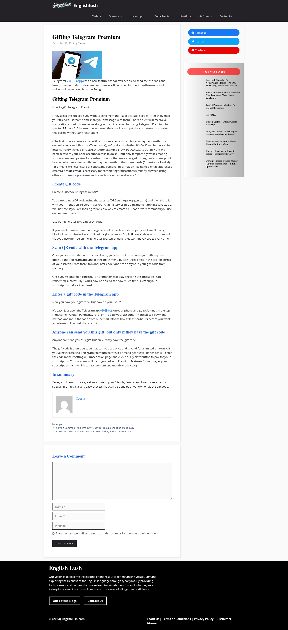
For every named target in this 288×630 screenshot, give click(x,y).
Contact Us (226, 16)
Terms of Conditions (176, 619)
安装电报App (74, 81)
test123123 (211, 115)
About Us (152, 619)
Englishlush (86, 5)
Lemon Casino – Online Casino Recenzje (221, 123)
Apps (59, 424)
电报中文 (107, 310)
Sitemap (152, 623)
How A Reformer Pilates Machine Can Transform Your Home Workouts (223, 95)
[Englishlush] (62, 5)
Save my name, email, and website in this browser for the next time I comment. (107, 533)
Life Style (203, 16)
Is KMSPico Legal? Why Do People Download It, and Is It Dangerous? (94, 431)
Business (113, 16)
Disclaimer (223, 619)
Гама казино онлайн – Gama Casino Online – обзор (221, 143)
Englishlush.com (73, 619)
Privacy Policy (204, 619)
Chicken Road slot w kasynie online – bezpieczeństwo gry (220, 152)
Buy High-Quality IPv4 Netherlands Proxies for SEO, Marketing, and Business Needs (221, 82)
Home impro (137, 16)
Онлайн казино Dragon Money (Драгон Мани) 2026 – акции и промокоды (222, 163)
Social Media (162, 16)
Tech (95, 16)
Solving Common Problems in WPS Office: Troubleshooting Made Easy (95, 427)
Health (184, 16)
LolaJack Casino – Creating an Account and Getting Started (221, 133)
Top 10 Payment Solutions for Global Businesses (221, 106)
